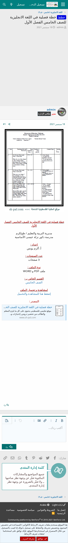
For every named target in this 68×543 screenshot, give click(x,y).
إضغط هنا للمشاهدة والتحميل (34, 293)
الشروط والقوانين (46, 509)
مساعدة (10, 509)
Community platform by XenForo (36, 519)
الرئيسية (61, 513)
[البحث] (4, 4)
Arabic (43, 504)
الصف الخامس (34, 282)
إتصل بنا (61, 509)
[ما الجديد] (11, 4)
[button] (62, 420)
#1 (4, 124)
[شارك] (9, 124)
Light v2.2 (57, 504)
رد (5, 404)
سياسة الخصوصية (25, 509)
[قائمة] (63, 4)
